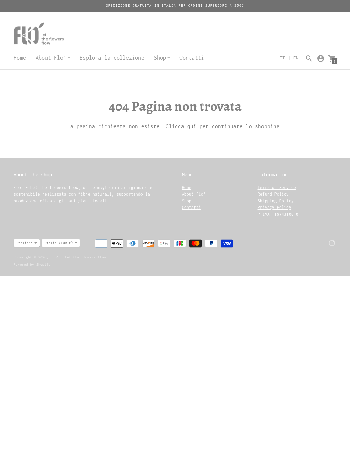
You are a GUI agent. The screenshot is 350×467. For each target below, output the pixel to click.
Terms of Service (277, 187)
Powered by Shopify (32, 264)
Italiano (24, 243)
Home (20, 58)
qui (192, 126)
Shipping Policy (276, 201)
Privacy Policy (274, 207)
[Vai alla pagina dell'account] (321, 58)
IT (282, 58)
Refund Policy (273, 194)
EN (296, 58)
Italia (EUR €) (58, 243)
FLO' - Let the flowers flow (78, 257)
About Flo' (194, 194)
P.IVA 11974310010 (278, 214)
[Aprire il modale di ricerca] (309, 58)
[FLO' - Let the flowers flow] (55, 34)
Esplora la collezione (112, 58)
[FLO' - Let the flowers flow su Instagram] (332, 242)
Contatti (191, 58)
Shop (186, 201)
